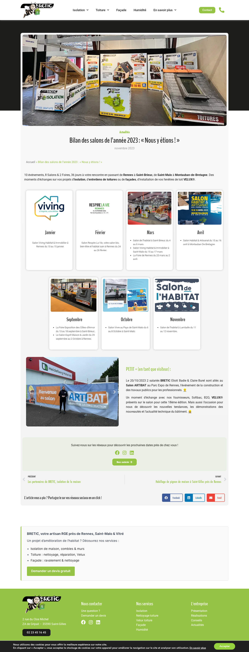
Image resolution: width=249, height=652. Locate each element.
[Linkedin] (132, 452)
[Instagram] (124, 452)
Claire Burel (197, 380)
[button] (30, 391)
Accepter (224, 646)
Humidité (140, 10)
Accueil (30, 162)
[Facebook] (117, 452)
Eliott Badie (178, 380)
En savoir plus (163, 10)
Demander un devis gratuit (50, 571)
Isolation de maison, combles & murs (57, 549)
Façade (121, 10)
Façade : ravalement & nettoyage (55, 560)
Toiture (100, 10)
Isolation (79, 10)
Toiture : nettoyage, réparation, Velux (58, 554)
